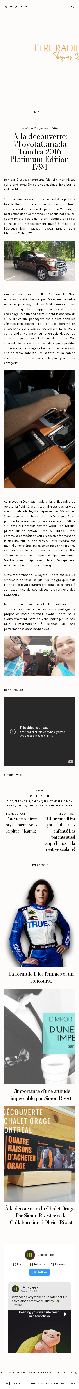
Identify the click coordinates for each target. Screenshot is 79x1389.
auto (10, 801)
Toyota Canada (37, 805)
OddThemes (35, 1383)
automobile (22, 801)
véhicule (55, 805)
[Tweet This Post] (31, 796)
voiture (67, 805)
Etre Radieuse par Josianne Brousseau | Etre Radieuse (37, 1372)
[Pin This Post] (42, 796)
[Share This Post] (36, 796)
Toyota (21, 805)
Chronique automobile (47, 801)
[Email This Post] (48, 796)
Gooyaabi (71, 1383)
